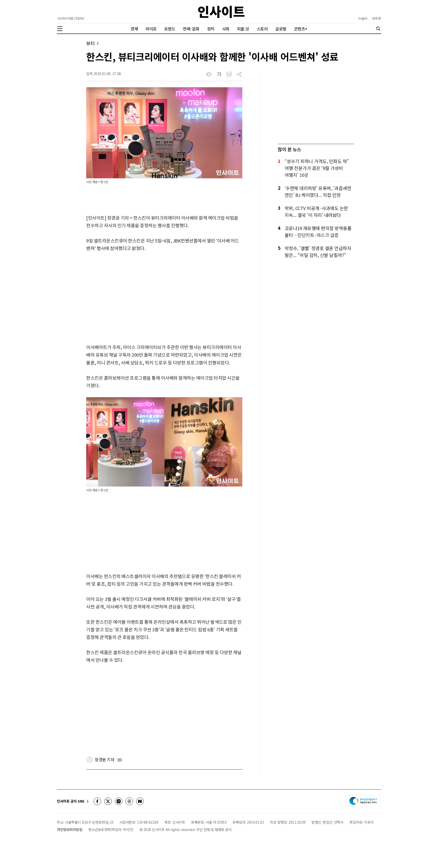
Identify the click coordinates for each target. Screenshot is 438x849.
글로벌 (280, 28)
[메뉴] (59, 28)
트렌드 (169, 28)
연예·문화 (191, 28)
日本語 (376, 18)
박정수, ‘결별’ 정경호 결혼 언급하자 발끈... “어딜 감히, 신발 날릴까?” (318, 251)
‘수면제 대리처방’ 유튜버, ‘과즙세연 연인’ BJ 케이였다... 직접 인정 (318, 191)
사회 (225, 28)
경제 (134, 28)
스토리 (262, 28)
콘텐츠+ (300, 28)
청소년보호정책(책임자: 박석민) (111, 829)
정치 (210, 28)
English (363, 18)
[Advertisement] (164, 298)
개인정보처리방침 (69, 829)
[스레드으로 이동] (129, 801)
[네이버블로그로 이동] (140, 801)
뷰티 (90, 43)
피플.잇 (243, 28)
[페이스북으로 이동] (97, 801)
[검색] (378, 28)
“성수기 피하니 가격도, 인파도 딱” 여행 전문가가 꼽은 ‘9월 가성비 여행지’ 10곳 (317, 168)
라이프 (151, 28)
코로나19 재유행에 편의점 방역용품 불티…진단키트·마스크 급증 (318, 231)
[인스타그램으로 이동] (118, 801)
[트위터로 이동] (108, 801)
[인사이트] (221, 12)
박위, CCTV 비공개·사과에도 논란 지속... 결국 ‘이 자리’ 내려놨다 (316, 211)
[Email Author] (119, 760)
